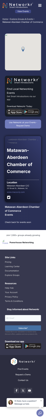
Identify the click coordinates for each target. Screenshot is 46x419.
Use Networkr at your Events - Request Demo (23, 124)
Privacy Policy (11, 297)
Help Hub (9, 288)
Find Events (23, 369)
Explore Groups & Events (21, 19)
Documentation (12, 270)
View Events (23, 11)
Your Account (11, 292)
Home (5, 19)
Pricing (8, 262)
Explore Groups (12, 275)
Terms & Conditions (14, 301)
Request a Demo (23, 374)
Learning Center (12, 266)
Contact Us (23, 380)
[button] (23, 49)
